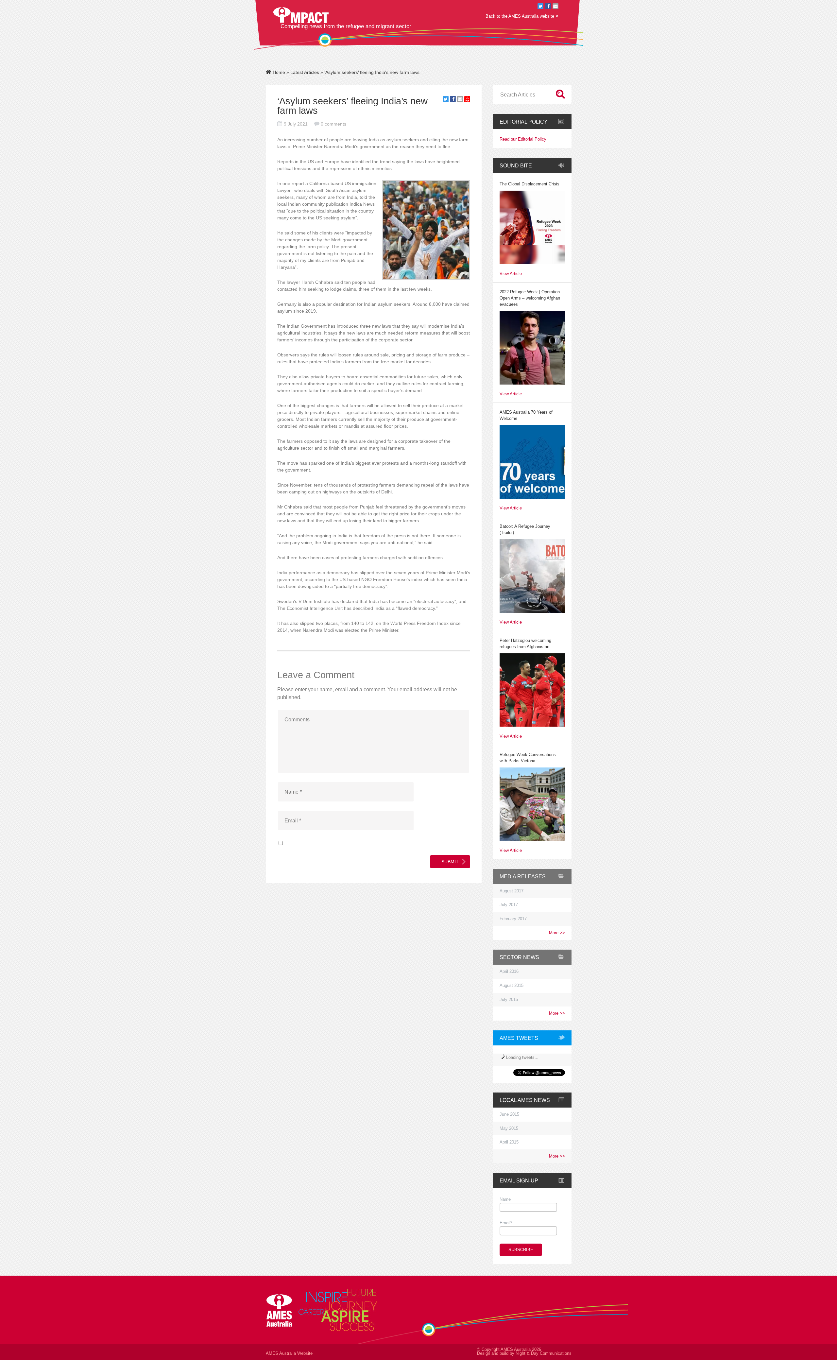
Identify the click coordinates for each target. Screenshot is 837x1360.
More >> (557, 933)
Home (278, 72)
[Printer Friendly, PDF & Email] (467, 100)
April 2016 (509, 971)
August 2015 (511, 985)
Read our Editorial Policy (523, 139)
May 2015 (509, 1128)
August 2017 (511, 891)
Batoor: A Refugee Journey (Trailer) (525, 529)
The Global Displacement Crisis (529, 184)
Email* (506, 1223)
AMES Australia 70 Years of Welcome (526, 415)
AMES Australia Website (289, 1353)
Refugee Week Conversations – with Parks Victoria (529, 757)
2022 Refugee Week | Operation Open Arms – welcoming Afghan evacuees (530, 298)
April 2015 (509, 1142)
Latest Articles (304, 72)
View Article (511, 274)
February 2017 (513, 919)
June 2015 (509, 1114)
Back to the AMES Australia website (522, 16)
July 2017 (509, 905)
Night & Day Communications (544, 1353)
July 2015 (509, 999)
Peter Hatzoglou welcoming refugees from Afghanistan (525, 643)
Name (505, 1199)
